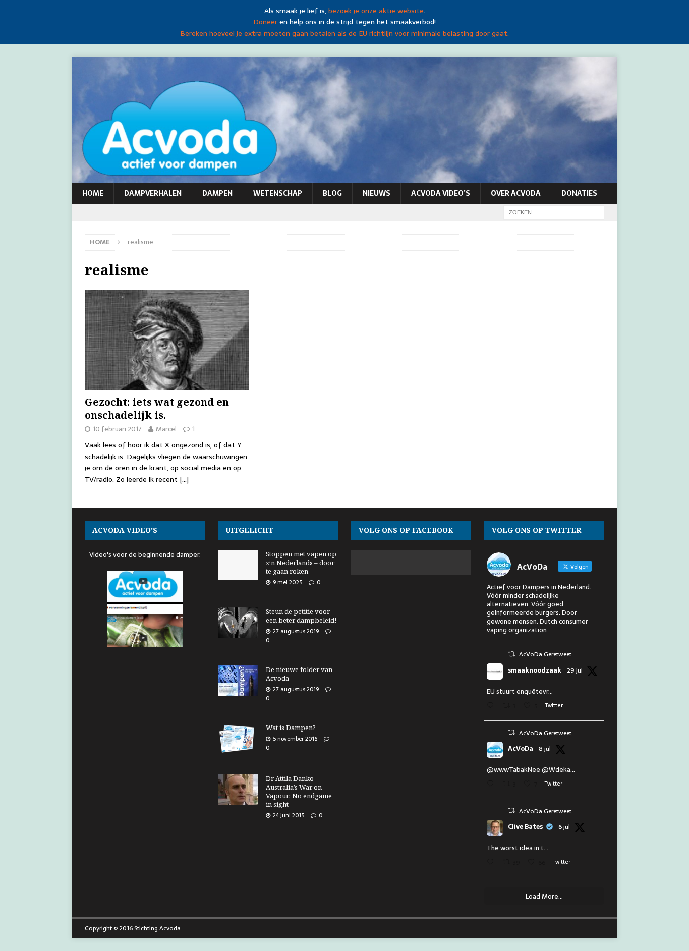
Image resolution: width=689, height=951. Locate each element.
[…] (184, 479)
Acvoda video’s (440, 193)
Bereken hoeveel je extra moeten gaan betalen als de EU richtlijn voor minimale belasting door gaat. (344, 33)
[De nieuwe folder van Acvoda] (238, 680)
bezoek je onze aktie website (376, 10)
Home (92, 193)
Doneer (265, 21)
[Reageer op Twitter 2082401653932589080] (492, 706)
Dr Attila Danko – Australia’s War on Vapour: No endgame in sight (299, 791)
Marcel (166, 429)
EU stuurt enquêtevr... (520, 691)
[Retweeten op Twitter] (511, 654)
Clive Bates (525, 827)
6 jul (564, 827)
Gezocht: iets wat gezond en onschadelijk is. (157, 408)
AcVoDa (520, 749)
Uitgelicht (249, 530)
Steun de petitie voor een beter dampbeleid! (301, 616)
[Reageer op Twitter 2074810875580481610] (492, 784)
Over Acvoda (516, 193)
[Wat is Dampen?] (238, 738)
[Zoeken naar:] (553, 211)
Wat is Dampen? (291, 727)
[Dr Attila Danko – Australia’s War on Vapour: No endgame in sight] (238, 789)
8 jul (545, 749)
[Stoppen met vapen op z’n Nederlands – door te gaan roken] (238, 565)
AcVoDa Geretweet (545, 654)
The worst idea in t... (517, 848)
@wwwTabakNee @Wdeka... (531, 769)
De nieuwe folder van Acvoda (299, 674)
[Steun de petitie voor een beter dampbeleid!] (238, 622)
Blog (332, 193)
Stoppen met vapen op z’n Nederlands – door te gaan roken (301, 562)
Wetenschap (277, 193)
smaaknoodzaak (534, 670)
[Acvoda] (344, 177)
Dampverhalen (153, 193)
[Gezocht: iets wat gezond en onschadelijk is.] (167, 340)
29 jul (575, 670)
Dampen (217, 193)
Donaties (579, 193)
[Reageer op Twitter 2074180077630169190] (492, 863)
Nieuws (376, 193)
